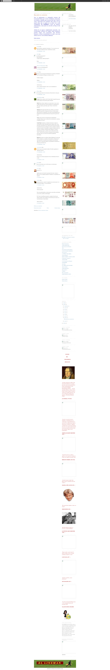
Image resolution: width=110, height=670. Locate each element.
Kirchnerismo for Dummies (66, 246)
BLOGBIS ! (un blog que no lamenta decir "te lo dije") (68, 238)
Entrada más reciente (37, 207)
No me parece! (64, 252)
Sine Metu (64, 264)
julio (65, 309)
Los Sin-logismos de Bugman (67, 261)
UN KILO (63, 271)
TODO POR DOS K (65, 268)
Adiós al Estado (64, 266)
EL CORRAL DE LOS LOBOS (67, 265)
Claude (38, 46)
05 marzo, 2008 (40, 177)
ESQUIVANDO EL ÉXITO (66, 274)
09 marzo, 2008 (40, 203)
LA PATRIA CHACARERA (66, 253)
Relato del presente (65, 243)
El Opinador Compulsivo (66, 258)
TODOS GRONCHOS (65, 245)
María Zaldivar (64, 269)
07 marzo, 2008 (40, 185)
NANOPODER (64, 262)
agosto (65, 307)
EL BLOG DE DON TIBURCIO (67, 251)
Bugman (38, 91)
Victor (38, 72)
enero (65, 321)
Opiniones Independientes (41, 65)
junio (65, 311)
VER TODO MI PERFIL (72, 18)
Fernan (38, 162)
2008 (64, 304)
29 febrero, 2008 (41, 82)
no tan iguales (39, 147)
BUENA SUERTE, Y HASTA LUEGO (68, 256)
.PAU (63, 248)
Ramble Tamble (64, 279)
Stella (38, 54)
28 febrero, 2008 (41, 51)
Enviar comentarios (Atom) (43, 210)
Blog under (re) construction (40, 15)
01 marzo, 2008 (40, 159)
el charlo (38, 180)
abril (65, 314)
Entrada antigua (57, 207)
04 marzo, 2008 (40, 165)
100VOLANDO (64, 259)
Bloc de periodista (65, 272)
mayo (65, 312)
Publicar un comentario (38, 206)
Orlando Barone (64, 280)
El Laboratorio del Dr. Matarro (67, 249)
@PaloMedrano (39, 97)
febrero (65, 317)
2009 (64, 303)
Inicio (48, 207)
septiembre (66, 306)
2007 (64, 323)
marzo (65, 316)
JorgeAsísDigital (65, 255)
